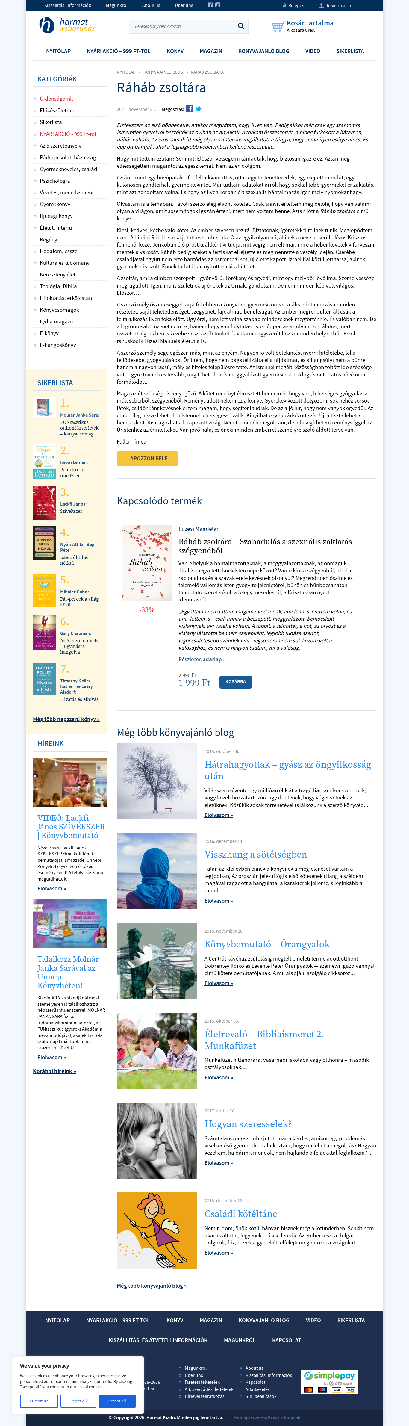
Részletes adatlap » (202, 659)
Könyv (175, 51)
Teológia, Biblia (58, 286)
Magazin (211, 51)
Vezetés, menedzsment (67, 192)
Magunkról (117, 5)
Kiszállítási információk (67, 5)
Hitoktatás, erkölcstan (66, 298)
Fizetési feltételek (202, 1382)
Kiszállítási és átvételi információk (158, 1340)
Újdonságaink (56, 98)
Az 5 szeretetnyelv (60, 145)
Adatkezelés (258, 1389)
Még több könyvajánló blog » (152, 1286)
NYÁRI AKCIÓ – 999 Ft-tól (119, 51)
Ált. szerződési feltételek (209, 1389)
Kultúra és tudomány (65, 263)
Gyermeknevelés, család (68, 169)
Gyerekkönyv (55, 204)
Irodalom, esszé (58, 251)
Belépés (293, 6)
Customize (39, 1401)
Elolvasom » (219, 815)
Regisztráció (335, 6)
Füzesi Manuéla (197, 529)
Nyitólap (58, 51)
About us (151, 5)
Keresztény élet (57, 274)
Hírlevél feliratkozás (205, 1396)
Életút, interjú (56, 228)
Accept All (117, 1401)
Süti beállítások (261, 1396)
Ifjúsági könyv (56, 216)
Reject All (78, 1401)
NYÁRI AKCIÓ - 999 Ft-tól (68, 134)
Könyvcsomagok (59, 310)
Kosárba (235, 682)
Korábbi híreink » (54, 1071)
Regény (48, 239)
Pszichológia (55, 181)
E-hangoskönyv (58, 345)
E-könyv (49, 333)
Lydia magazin (57, 321)
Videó (312, 51)
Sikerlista (350, 51)
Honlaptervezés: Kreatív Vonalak (267, 1418)
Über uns (184, 5)
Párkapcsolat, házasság (68, 157)
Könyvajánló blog (263, 51)
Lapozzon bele (147, 458)
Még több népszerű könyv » (66, 719)
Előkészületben (57, 110)
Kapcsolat (286, 1340)
